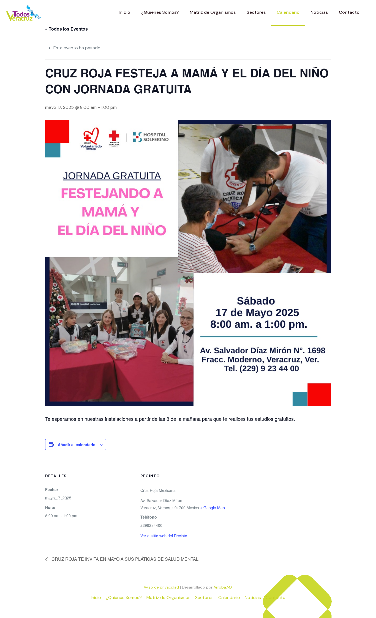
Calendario (229, 597)
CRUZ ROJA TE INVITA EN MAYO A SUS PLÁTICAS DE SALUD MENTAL (124, 559)
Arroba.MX (223, 587)
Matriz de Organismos (168, 597)
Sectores (204, 597)
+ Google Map (212, 507)
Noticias (253, 597)
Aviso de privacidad (161, 587)
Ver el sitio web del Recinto (163, 535)
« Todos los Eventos (66, 29)
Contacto (275, 597)
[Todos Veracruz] (23, 12)
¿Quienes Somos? (124, 597)
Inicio (96, 597)
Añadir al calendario (77, 444)
